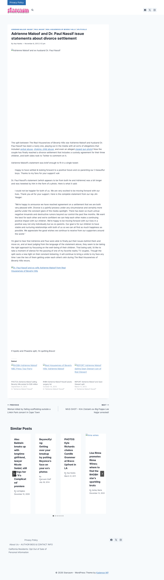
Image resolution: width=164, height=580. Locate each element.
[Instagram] (154, 10)
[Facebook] (145, 10)
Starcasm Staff (45, 479)
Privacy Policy (17, 2)
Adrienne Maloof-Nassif (22, 29)
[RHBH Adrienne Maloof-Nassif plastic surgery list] (57, 372)
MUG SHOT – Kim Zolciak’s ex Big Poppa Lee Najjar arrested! (87, 409)
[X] (150, 10)
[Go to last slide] (14, 474)
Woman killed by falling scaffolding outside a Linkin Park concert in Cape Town (29, 409)
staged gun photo (83, 149)
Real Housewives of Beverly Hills (61, 29)
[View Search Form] (32, 10)
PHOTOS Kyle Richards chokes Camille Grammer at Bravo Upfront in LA (70, 454)
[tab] (53, 515)
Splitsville (82, 29)
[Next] (102, 474)
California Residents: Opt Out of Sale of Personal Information (28, 551)
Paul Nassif (39, 29)
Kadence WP (102, 572)
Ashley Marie (97, 490)
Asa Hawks (18, 44)
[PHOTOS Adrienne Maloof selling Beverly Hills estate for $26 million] (26, 372)
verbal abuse (26, 149)
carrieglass (21, 491)
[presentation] (96, 440)
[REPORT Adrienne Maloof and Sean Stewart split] (89, 372)
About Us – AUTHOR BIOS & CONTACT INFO (31, 544)
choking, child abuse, (44, 149)
